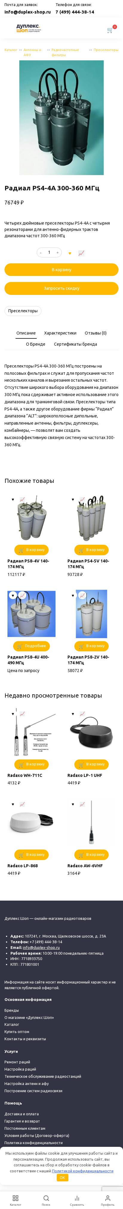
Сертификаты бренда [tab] (75, 344)
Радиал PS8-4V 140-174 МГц (28, 564)
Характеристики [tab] (60, 333)
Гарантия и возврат (22, 1121)
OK (62, 1177)
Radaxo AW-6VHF (85, 865)
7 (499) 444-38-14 (75, 11)
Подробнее (35, 646)
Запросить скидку (61, 288)
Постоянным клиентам (24, 1128)
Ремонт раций (17, 1062)
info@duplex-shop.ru (27, 11)
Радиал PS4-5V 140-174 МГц (88, 564)
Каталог (10, 50)
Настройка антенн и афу (26, 1083)
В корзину (61, 269)
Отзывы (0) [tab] (96, 333)
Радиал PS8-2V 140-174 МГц (88, 660)
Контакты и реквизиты (25, 1039)
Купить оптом (16, 1031)
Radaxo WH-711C (24, 775)
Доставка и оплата (21, 1114)
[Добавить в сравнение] (81, 252)
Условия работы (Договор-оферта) (36, 1135)
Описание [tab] (26, 333)
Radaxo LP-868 (22, 865)
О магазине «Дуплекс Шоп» (29, 1017)
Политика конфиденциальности (33, 1143)
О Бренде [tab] (35, 344)
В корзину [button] (35, 549)
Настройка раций (20, 1069)
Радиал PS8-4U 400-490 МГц (28, 660)
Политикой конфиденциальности (82, 1171)
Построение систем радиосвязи (33, 1091)
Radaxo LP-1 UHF (84, 775)
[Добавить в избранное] (70, 252)
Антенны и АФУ (32, 52)
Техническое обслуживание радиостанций (42, 1076)
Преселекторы (106, 50)
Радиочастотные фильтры (65, 52)
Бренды (11, 1010)
